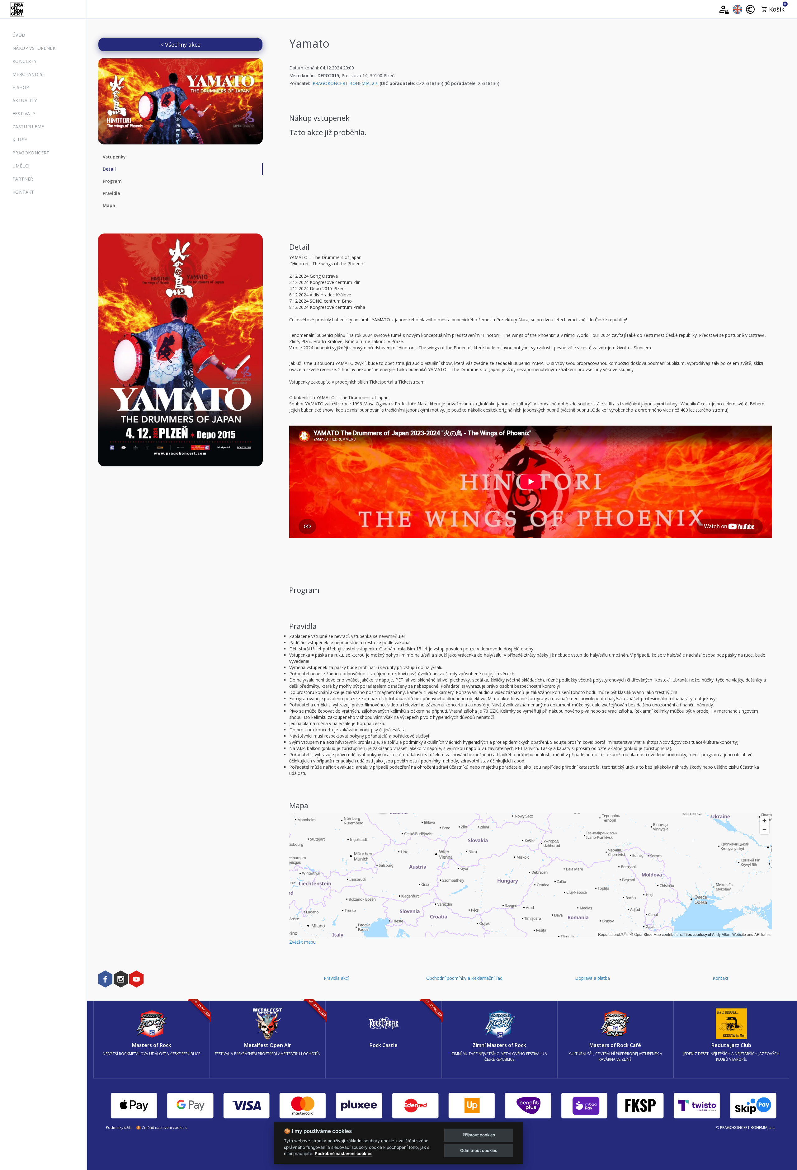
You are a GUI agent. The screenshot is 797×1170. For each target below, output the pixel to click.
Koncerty (24, 61)
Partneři (23, 179)
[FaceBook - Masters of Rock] (105, 979)
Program (112, 181)
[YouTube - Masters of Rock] (136, 979)
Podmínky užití (118, 1127)
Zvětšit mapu (302, 942)
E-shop (20, 87)
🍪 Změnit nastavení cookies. (161, 1127)
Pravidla (111, 193)
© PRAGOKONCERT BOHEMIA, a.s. (745, 1127)
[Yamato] (180, 101)
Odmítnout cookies (478, 1150)
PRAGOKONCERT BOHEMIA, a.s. (346, 83)
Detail (109, 169)
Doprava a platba (592, 978)
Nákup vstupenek (33, 48)
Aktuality (24, 100)
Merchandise (28, 74)
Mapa (109, 205)
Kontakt (23, 192)
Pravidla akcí (336, 978)
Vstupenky (114, 157)
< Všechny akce (180, 44)
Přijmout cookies (479, 1134)
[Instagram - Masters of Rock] (121, 979)
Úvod (19, 35)
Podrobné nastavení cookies (343, 1153)
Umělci (20, 166)
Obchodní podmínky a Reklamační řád (464, 978)
